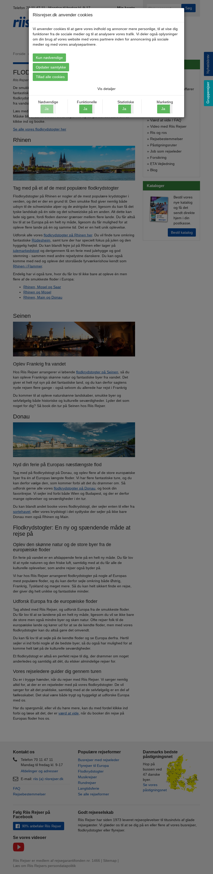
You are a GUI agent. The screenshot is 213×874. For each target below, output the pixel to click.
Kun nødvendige (49, 58)
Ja (85, 109)
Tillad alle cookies (50, 77)
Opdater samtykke (51, 67)
